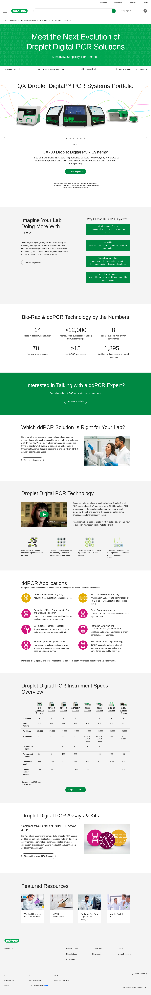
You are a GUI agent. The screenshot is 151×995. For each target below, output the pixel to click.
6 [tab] (84, 138)
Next (146, 137)
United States (139, 974)
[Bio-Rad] (11, 941)
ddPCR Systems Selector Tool (51, 69)
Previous (4, 137)
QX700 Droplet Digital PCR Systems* (75, 152)
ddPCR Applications (90, 69)
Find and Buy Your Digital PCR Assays (89, 917)
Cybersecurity (9, 980)
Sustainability (97, 948)
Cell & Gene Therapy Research (49, 626)
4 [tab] (77, 138)
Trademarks (33, 976)
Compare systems (76, 171)
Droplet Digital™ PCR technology (103, 522)
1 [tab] (66, 138)
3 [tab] (73, 138)
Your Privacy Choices (36, 985)
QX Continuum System (39, 710)
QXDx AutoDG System (123, 710)
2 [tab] (70, 138)
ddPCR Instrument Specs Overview (131, 69)
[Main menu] (5, 10)
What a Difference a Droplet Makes (32, 915)
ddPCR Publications (58, 915)
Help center (70, 960)
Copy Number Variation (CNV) (48, 594)
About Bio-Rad (72, 948)
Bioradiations (71, 954)
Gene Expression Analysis (103, 610)
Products (13, 20)
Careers (120, 948)
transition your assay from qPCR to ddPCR (94, 525)
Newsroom (96, 954)
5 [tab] (80, 138)
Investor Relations (124, 954)
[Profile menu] (135, 11)
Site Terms (57, 976)
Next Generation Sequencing (105, 594)
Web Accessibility (35, 980)
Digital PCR (44, 20)
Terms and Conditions (61, 980)
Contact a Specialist (13, 69)
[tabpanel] (75, 116)
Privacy (7, 985)
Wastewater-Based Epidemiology (107, 641)
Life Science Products (28, 20)
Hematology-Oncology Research (50, 641)
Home (4, 20)
